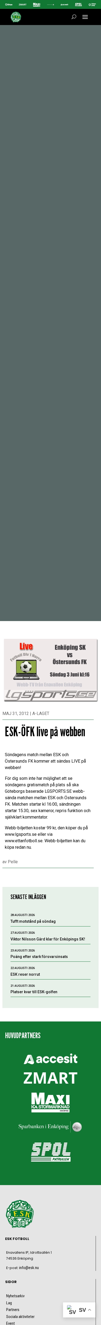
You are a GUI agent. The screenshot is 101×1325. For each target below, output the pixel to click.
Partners (12, 1309)
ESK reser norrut (25, 974)
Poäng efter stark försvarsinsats (39, 956)
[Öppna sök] (74, 17)
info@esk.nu (29, 1267)
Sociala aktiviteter (20, 1316)
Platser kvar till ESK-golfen (34, 992)
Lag (9, 1303)
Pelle (13, 861)
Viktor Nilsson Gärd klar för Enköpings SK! (48, 939)
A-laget (40, 713)
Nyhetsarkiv (15, 1296)
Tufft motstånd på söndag (33, 921)
